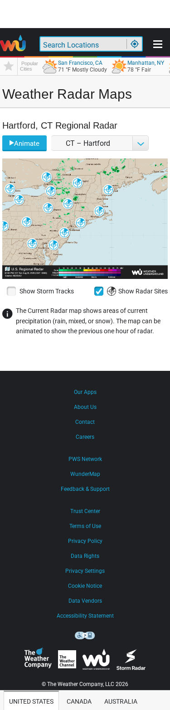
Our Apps (85, 392)
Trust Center (85, 511)
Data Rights (85, 556)
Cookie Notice (85, 586)
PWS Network (85, 459)
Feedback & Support (85, 489)
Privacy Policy (85, 541)
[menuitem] (100, 143)
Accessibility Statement (85, 616)
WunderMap (85, 474)
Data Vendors (85, 601)
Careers (85, 437)
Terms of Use (85, 526)
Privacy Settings (85, 571)
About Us (85, 407)
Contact (85, 422)
